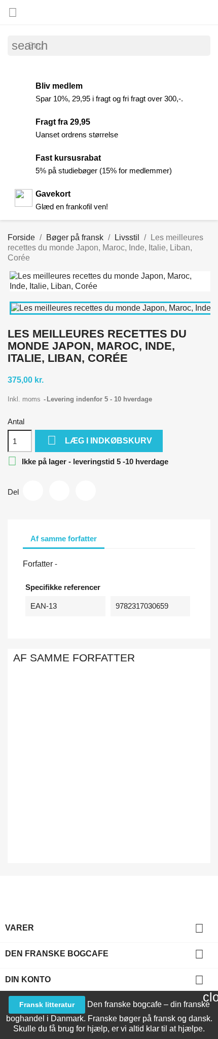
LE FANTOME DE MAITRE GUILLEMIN (55, 759)
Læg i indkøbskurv (99, 440)
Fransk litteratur (47, 1004)
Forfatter (38, 564)
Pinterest (86, 490)
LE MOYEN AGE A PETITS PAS (90, 759)
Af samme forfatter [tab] (63, 538)
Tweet (59, 490)
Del (33, 490)
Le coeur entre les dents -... (128, 780)
